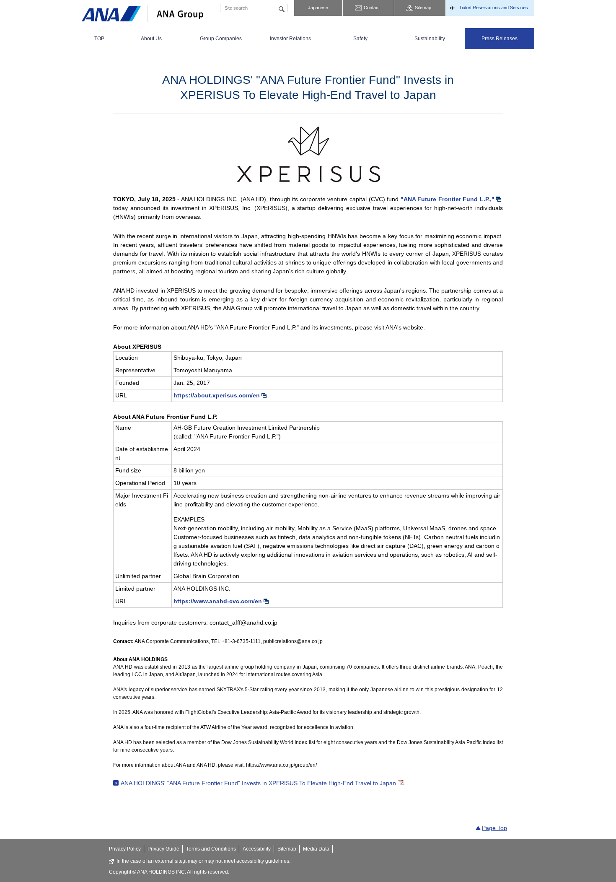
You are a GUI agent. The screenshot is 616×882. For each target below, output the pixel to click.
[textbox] (254, 8)
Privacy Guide (163, 849)
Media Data (316, 849)
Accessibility (257, 849)
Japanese (318, 7)
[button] (151, 38)
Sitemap (423, 7)
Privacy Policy (125, 849)
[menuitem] (99, 38)
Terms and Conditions (211, 849)
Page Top (494, 828)
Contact (372, 7)
